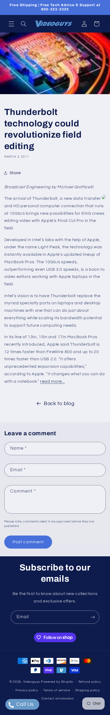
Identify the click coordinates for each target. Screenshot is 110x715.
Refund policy (89, 681)
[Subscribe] (93, 617)
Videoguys (31, 681)
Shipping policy (87, 690)
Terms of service (56, 690)
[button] (11, 24)
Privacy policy (26, 690)
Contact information (57, 698)
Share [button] (15, 173)
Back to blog (59, 403)
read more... (52, 381)
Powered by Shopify (57, 681)
